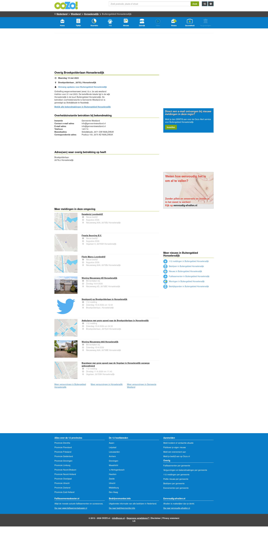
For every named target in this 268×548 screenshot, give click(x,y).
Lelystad (112, 447)
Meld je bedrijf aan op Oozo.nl (176, 456)
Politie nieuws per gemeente (175, 479)
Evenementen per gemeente (176, 487)
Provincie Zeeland (62, 487)
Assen (111, 442)
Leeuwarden (114, 451)
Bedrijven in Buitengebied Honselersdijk (186, 266)
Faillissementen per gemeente (176, 465)
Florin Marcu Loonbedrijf (93, 256)
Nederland (62, 14)
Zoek (194, 3)
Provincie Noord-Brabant (65, 469)
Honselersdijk (91, 14)
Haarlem (112, 474)
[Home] (66, 5)
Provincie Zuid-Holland (64, 492)
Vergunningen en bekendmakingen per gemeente (185, 470)
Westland (76, 14)
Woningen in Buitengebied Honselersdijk (186, 281)
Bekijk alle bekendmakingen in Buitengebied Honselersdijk (82, 106)
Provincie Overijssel (63, 478)
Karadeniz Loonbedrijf (92, 214)
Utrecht (112, 483)
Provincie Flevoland (63, 447)
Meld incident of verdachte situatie (178, 442)
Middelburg (114, 487)
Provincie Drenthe (62, 442)
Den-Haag (113, 492)
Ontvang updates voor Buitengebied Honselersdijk (82, 86)
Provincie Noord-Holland (65, 474)
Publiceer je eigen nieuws (174, 447)
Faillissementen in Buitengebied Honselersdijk (188, 276)
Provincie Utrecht (62, 483)
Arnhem (112, 456)
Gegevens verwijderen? (138, 518)
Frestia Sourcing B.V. (92, 235)
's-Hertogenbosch (117, 469)
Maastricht (113, 465)
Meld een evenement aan (174, 451)
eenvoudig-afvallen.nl (185, 205)
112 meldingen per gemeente (176, 474)
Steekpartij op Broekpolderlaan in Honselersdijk (104, 299)
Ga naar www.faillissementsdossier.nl (70, 508)
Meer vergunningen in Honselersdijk (107, 384)
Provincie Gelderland (63, 456)
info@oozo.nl (118, 518)
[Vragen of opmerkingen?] (211, 3)
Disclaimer (156, 518)
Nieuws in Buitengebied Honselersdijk (185, 271)
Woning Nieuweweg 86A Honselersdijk (100, 341)
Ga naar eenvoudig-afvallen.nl (176, 508)
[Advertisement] (106, 183)
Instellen (171, 127)
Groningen (113, 460)
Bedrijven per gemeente (174, 483)
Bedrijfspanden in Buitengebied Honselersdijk (188, 286)
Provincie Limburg (62, 465)
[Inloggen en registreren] (204, 3)
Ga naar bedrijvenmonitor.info (122, 508)
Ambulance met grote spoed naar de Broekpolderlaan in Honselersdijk (115, 320)
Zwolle (112, 478)
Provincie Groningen (63, 460)
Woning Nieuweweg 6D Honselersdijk (99, 278)
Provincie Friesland (62, 451)
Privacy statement (170, 518)
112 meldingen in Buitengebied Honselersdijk (188, 261)
